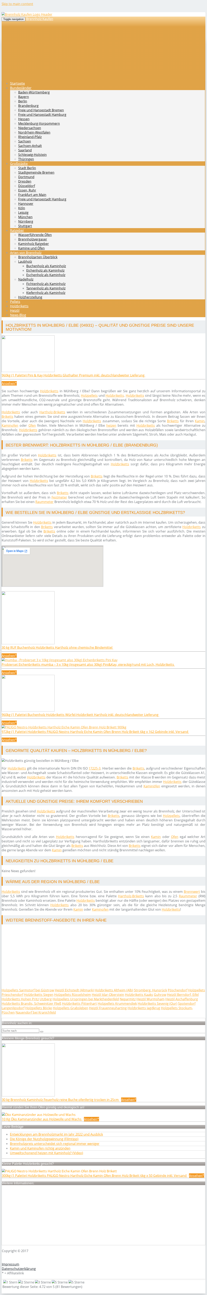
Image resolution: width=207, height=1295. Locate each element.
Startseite (17, 83)
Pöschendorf (177, 990)
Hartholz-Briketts (52, 412)
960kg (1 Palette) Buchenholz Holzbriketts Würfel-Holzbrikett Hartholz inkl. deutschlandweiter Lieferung (80, 714)
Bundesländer (21, 88)
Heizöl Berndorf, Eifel (183, 994)
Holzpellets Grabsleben (70, 1008)
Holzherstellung (30, 297)
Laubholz (25, 261)
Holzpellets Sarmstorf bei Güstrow (28, 990)
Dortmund (26, 177)
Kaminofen (10, 425)
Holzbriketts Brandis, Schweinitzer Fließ (31, 1003)
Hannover (25, 203)
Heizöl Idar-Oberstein (108, 994)
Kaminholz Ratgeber (33, 243)
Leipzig (23, 212)
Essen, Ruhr (27, 190)
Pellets (15, 301)
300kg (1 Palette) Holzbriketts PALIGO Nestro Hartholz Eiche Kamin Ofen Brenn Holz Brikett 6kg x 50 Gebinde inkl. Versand (94, 1175)
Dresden (24, 181)
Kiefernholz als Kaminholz (45, 292)
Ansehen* (9, 383)
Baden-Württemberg (34, 92)
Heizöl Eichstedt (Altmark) (74, 990)
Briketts (7, 416)
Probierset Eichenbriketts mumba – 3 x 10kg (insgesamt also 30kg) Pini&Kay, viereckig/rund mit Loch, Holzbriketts (88, 664)
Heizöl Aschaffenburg (181, 999)
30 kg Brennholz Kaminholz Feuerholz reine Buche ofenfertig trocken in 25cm (60, 1099)
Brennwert (192, 891)
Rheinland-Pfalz (30, 137)
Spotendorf (186, 1003)
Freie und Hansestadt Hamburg (42, 114)
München (25, 217)
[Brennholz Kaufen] (27, 14)
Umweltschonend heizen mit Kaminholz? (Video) (46, 1153)
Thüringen (26, 159)
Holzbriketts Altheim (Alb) (114, 990)
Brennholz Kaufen (39, 19)
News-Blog (18, 315)
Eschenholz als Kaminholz (45, 275)
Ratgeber (17, 230)
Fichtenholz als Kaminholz (45, 284)
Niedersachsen (29, 128)
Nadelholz (25, 279)
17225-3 (94, 768)
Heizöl (14, 310)
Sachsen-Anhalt (30, 146)
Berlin (22, 101)
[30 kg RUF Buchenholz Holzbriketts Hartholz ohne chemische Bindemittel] (28, 643)
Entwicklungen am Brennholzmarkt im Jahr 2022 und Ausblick (56, 1134)
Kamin (200, 421)
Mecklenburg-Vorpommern (39, 123)
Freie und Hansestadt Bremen (41, 110)
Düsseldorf (26, 186)
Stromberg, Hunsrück (150, 990)
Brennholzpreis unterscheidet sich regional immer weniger (54, 1143)
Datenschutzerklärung (19, 1268)
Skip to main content (17, 4)
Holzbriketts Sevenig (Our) (157, 1003)
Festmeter (59, 497)
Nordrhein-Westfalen (34, 132)
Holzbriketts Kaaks (139, 994)
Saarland (25, 150)
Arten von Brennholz (25, 252)
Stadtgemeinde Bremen (36, 172)
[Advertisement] (103, 956)
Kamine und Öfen (31, 248)
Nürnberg (25, 221)
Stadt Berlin (27, 168)
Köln (21, 208)
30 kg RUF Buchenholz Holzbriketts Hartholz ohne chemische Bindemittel (57, 647)
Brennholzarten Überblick (37, 257)
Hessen (24, 119)
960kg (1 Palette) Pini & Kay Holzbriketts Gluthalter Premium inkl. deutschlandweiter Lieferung (73, 375)
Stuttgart (25, 226)
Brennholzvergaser (32, 239)
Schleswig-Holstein (32, 154)
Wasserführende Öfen (35, 235)
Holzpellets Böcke (38, 1008)
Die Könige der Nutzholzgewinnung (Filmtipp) (44, 1139)
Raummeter (44, 502)
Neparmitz (128, 999)
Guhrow (160, 994)
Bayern (23, 97)
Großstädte (19, 163)
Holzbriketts (19, 306)
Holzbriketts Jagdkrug (144, 1008)
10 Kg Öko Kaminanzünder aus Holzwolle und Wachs (42, 1119)
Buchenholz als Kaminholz (46, 266)
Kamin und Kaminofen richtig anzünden (40, 1148)
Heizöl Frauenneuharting (108, 1008)
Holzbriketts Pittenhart (79, 1003)
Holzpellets (89, 395)
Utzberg (46, 999)
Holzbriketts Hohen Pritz (20, 999)
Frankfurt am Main (32, 194)
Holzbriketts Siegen (38, 994)
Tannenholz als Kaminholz (45, 288)
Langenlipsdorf (13, 1008)
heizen (111, 425)
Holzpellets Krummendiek (117, 1003)
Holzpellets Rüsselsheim (72, 994)
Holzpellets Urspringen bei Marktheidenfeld (86, 999)
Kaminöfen (152, 786)
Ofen (32, 425)
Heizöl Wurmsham (150, 999)
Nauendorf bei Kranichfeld (36, 1012)
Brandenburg (28, 105)
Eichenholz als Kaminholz (45, 270)
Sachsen (24, 141)
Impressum (10, 1264)
